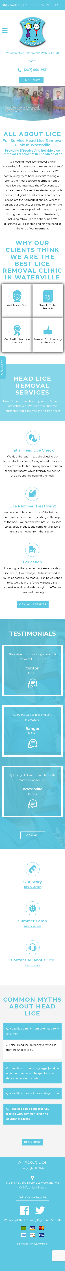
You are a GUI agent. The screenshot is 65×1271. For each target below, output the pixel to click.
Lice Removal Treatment (32, 506)
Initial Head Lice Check (32, 450)
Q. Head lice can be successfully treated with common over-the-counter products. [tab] (27, 1113)
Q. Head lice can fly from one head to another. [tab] (31, 1031)
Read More (32, 1142)
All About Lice (32, 1162)
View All (32, 835)
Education (32, 562)
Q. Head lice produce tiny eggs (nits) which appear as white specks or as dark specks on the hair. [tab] (30, 1073)
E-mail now (31, 80)
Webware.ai (40, 1243)
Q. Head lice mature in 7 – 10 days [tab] (28, 1093)
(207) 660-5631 (36, 70)
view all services (32, 604)
